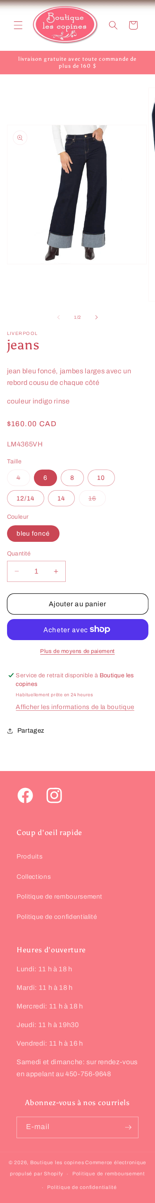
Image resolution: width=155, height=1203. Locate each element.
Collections (34, 876)
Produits (30, 856)
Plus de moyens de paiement (77, 651)
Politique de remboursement (60, 896)
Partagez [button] (31, 730)
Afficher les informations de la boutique (75, 706)
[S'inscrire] (128, 1127)
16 (97, 500)
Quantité (19, 553)
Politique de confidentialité (57, 916)
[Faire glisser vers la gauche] (58, 317)
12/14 (26, 498)
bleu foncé (33, 533)
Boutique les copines (57, 1162)
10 (101, 477)
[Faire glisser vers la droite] (97, 317)
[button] (18, 25)
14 (61, 498)
